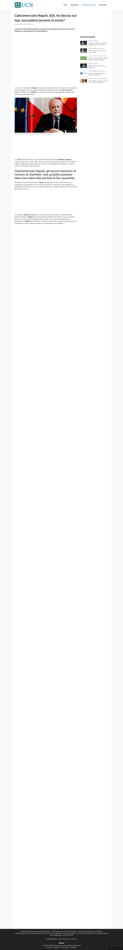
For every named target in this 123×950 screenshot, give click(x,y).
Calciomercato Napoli (89, 5)
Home (65, 5)
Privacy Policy (65, 947)
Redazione (56, 947)
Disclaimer (73, 947)
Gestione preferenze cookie (115, 948)
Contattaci (74, 939)
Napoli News (75, 5)
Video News (103, 5)
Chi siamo (49, 947)
